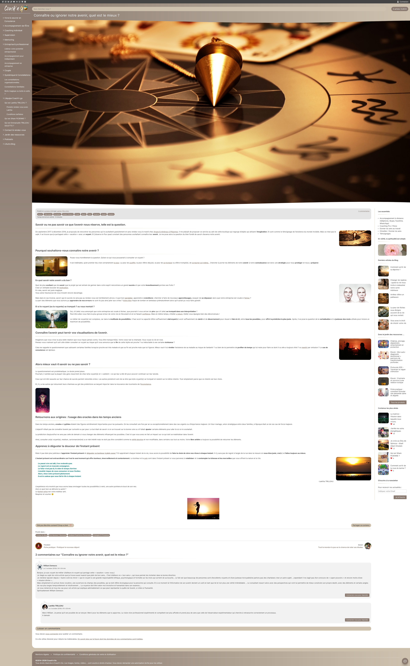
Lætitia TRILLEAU (63, 211)
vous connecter (51, 634)
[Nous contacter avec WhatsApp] (19, 2)
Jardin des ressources (14, 135)
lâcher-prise (43, 492)
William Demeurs (50, 566)
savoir (84, 214)
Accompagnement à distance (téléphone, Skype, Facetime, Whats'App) (391, 220)
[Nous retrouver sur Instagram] (5, 2)
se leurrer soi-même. (200, 263)
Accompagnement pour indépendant (14, 57)
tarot (89, 214)
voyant (103, 214)
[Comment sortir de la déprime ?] (383, 271)
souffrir (132, 263)
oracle (77, 214)
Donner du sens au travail (390, 228)
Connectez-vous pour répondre (357, 595)
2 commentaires (363, 211)
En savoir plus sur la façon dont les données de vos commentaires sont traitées (110, 639)
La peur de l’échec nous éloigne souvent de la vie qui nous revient (397, 311)
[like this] (71, 525)
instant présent (68, 214)
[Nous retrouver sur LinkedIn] (8, 2)
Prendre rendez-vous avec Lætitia (17, 108)
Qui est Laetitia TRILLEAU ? (16, 103)
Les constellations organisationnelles (12, 81)
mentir (304, 347)
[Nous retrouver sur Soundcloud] (17, 2)
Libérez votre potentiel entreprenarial (14, 50)
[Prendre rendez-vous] (25, 2)
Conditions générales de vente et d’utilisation (97, 654)
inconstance (146, 384)
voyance (96, 214)
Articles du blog (41, 535)
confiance (146, 314)
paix (146, 458)
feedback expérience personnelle (79, 535)
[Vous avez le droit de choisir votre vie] (383, 324)
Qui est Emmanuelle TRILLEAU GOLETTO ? (17, 124)
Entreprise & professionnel (17, 44)
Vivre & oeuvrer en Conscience (12, 19)
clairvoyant (48, 214)
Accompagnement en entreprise (13, 64)
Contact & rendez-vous (15, 130)
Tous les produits (398, 402)
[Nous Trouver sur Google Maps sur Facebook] (22, 2)
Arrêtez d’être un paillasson (397, 295)
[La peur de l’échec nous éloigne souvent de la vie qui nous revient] (383, 311)
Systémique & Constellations (17, 75)
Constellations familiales (14, 87)
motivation (63, 288)
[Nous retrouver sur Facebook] (3, 2)
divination (57, 214)
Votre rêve (127, 300)
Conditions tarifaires (15, 114)
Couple (8, 70)
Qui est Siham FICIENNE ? (15, 118)
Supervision (10, 35)
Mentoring (9, 40)
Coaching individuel (13, 30)
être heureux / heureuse (57, 535)
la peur (116, 263)
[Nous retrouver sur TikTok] (11, 2)
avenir (40, 214)
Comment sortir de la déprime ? (398, 268)
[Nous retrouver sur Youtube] (14, 2)
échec (247, 298)
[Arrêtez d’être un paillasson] (383, 298)
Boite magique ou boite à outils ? (17, 92)
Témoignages (385, 234)
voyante (111, 214)
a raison (179, 314)
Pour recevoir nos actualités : (390, 487)
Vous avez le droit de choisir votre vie (398, 322)
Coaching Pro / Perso (388, 226)
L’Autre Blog (10, 144)
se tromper (167, 263)
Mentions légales (42, 654)
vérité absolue (137, 439)
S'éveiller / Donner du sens (390, 231)
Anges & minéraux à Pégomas (166, 232)
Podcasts (9, 139)
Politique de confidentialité (64, 654)
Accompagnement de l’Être (17, 26)
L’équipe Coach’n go (14, 98)
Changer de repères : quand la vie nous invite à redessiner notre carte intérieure (398, 285)
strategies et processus (101, 535)
